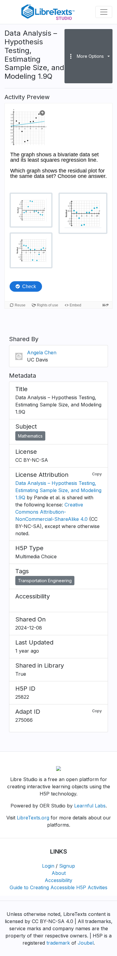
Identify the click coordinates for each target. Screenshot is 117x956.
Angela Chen (41, 353)
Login (48, 866)
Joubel (86, 943)
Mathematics (30, 435)
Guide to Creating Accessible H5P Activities (58, 887)
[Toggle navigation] (103, 12)
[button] (88, 56)
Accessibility (58, 880)
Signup (67, 866)
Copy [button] (97, 474)
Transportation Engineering (45, 580)
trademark (58, 943)
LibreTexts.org (33, 818)
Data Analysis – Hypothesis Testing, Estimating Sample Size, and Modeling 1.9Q (58, 490)
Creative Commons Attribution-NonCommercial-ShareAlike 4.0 (51, 512)
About (59, 873)
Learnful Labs (90, 806)
